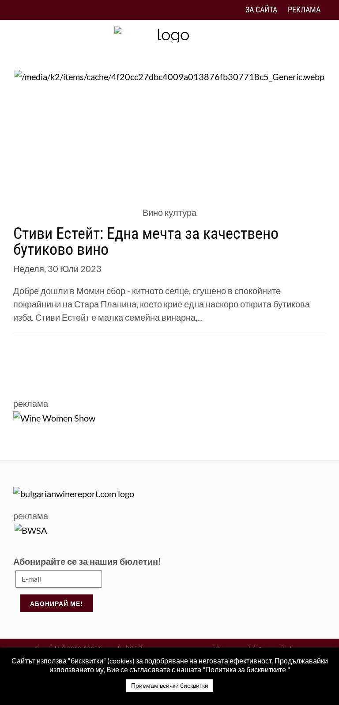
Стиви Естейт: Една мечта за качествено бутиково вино (146, 241)
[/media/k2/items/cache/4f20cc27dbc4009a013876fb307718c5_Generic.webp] (169, 75)
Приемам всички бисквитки (169, 685)
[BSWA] (31, 529)
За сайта (261, 9)
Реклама (304, 9)
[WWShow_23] (54, 416)
